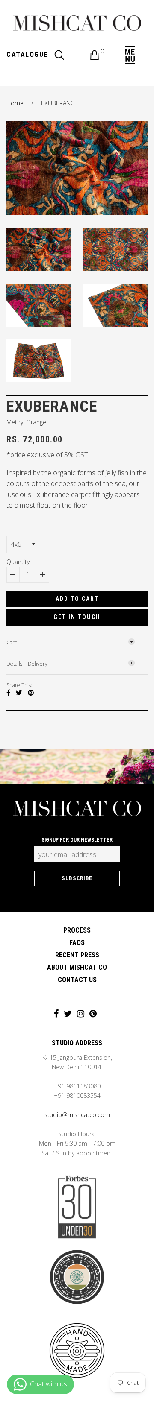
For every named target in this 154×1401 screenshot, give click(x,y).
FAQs (77, 943)
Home (15, 103)
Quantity (18, 562)
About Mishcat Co (77, 967)
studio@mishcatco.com (77, 1115)
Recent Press (77, 955)
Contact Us (77, 980)
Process (77, 930)
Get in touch (77, 617)
